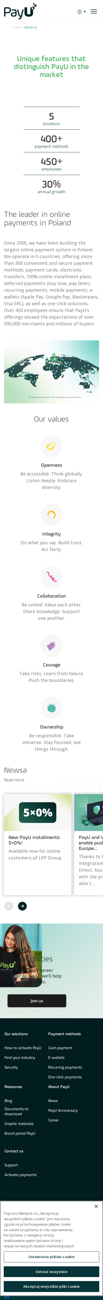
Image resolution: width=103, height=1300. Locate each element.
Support (11, 1165)
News (53, 1101)
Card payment (60, 1048)
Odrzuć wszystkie (51, 1271)
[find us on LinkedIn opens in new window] (6, 1296)
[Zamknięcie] (96, 1206)
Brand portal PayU (19, 1134)
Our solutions (16, 1034)
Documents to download (16, 1111)
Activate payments (20, 1175)
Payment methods (64, 1034)
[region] (51, 1248)
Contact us (13, 1151)
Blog (8, 1101)
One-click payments (65, 1077)
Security (11, 1068)
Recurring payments (65, 1068)
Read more (14, 780)
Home (16, 27)
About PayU (59, 1087)
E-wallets (56, 1058)
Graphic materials (19, 1124)
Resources (13, 1087)
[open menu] (94, 11)
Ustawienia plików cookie (51, 1256)
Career (53, 1120)
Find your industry (19, 1058)
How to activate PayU (22, 1048)
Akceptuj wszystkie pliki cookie (51, 1286)
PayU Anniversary (63, 1111)
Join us (37, 1001)
